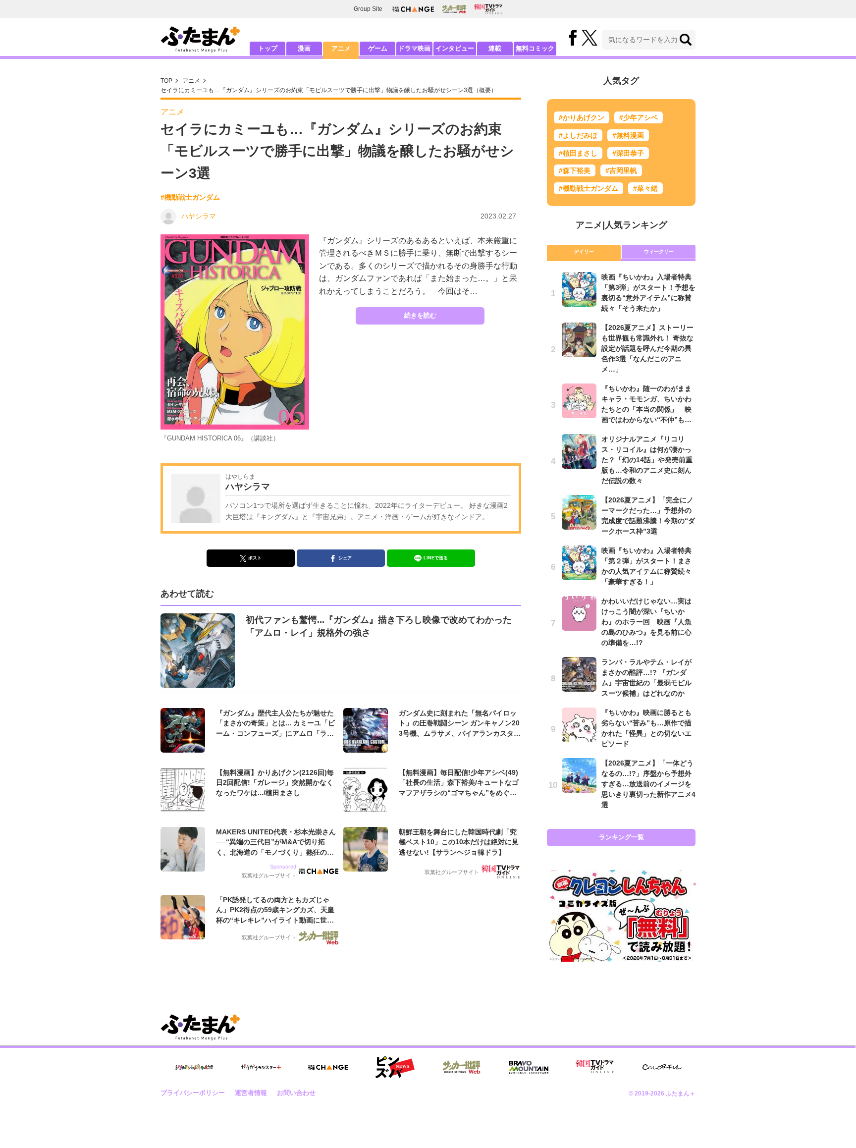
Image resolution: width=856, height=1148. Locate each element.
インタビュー (454, 48)
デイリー (584, 251)
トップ (267, 48)
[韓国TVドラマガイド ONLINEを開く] (488, 9)
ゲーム (377, 48)
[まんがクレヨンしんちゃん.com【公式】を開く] (194, 1067)
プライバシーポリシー (192, 1092)
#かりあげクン (581, 117)
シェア (345, 557)
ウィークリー (659, 251)
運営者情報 (251, 1092)
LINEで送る (436, 557)
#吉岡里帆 (621, 170)
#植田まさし (578, 153)
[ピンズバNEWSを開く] (395, 1067)
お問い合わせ (296, 1092)
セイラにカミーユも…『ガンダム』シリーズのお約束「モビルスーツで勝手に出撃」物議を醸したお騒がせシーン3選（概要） (328, 90)
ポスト (255, 557)
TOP (166, 80)
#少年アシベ (638, 117)
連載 (494, 48)
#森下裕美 (574, 170)
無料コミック (535, 48)
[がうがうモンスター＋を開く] (261, 1067)
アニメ (341, 48)
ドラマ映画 (414, 48)
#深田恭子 (628, 153)
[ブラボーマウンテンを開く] (528, 1067)
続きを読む (420, 315)
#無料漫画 (628, 135)
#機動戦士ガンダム (190, 197)
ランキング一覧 (621, 837)
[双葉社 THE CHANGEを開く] (413, 9)
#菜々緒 (645, 188)
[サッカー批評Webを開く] (454, 9)
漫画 (304, 48)
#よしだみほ (578, 135)
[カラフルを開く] (662, 1067)
